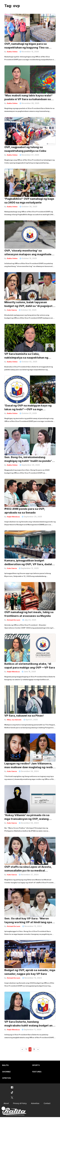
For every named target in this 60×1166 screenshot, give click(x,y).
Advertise (35, 1103)
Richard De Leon (13, 620)
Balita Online (12, 52)
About (6, 1103)
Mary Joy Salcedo (14, 720)
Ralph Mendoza (13, 517)
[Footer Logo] (13, 1111)
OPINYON (6, 1078)
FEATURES (36, 1072)
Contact (47, 1103)
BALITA (5, 1065)
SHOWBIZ (6, 1072)
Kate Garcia (12, 310)
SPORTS (36, 1065)
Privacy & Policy (20, 1103)
